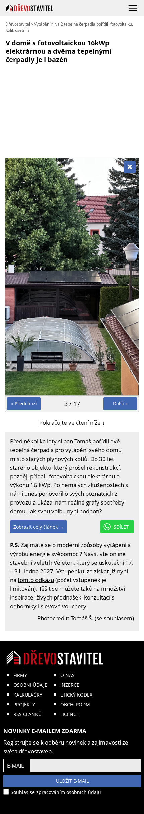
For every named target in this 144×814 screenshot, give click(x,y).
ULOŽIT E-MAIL (72, 781)
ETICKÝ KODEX (76, 694)
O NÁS (67, 675)
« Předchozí (24, 403)
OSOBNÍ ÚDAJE (30, 685)
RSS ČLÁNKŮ (27, 714)
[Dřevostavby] (29, 7)
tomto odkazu (36, 580)
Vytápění (42, 24)
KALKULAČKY (27, 694)
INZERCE (69, 685)
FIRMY (20, 675)
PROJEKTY (24, 704)
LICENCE (69, 714)
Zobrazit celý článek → (38, 527)
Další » (120, 403)
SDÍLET (121, 527)
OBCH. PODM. (75, 704)
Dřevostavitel (17, 24)
